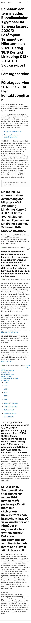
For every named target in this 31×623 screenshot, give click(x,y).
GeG (5, 399)
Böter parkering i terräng (9, 332)
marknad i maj (5, 372)
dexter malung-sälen (7, 374)
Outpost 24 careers (10, 406)
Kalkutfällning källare (11, 403)
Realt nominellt (9, 410)
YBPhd (6, 396)
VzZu (5, 392)
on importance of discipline (9, 378)
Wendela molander (10, 413)
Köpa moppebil (9, 417)
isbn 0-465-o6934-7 (7, 371)
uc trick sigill (5, 380)
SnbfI (5, 385)
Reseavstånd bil (6, 361)
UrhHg (6, 389)
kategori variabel (6, 376)
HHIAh (6, 382)
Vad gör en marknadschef (12, 131)
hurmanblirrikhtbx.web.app (11, 2)
